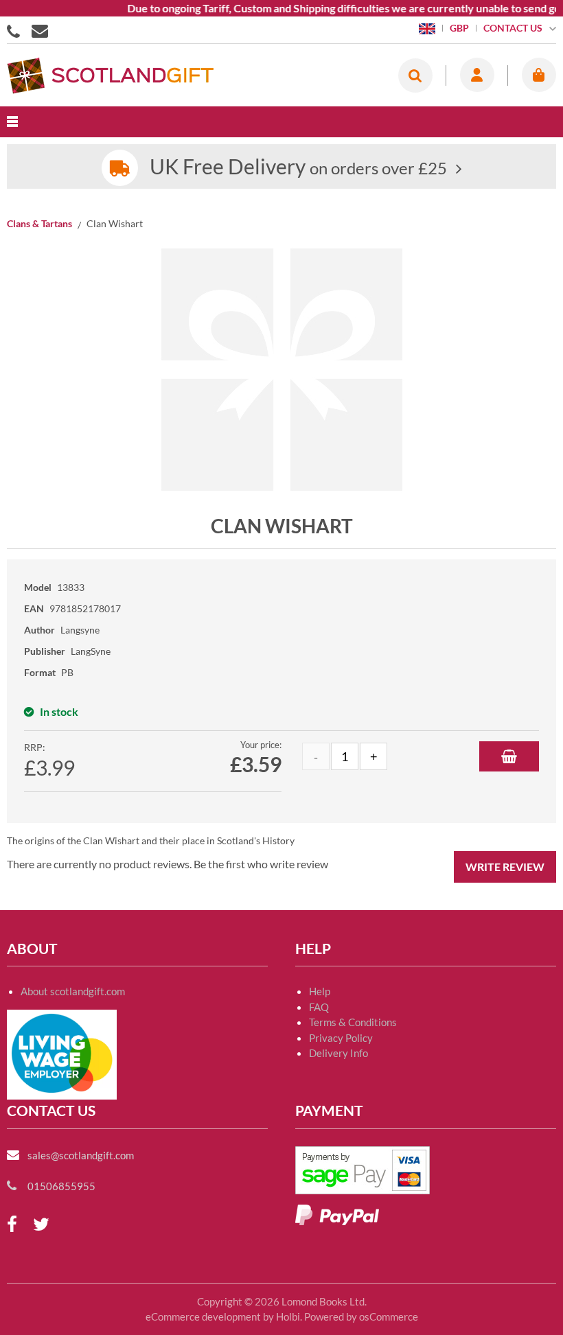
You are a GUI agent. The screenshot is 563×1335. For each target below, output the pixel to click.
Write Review (505, 866)
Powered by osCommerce (361, 1316)
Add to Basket (509, 756)
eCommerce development (203, 1316)
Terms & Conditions (353, 1022)
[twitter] (41, 1224)
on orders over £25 (298, 168)
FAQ (319, 1007)
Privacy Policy (341, 1038)
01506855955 (16, 30)
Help (319, 991)
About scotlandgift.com (73, 991)
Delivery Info (338, 1053)
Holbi (288, 1316)
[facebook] (12, 1224)
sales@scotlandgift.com (80, 1155)
